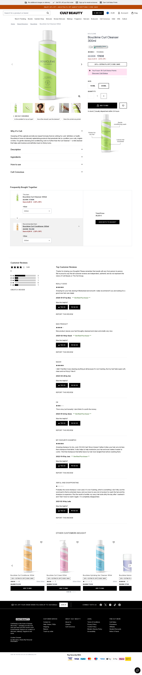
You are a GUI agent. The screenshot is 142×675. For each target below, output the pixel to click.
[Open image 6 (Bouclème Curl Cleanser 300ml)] (76, 108)
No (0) (75, 307)
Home (13, 24)
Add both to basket (107, 222)
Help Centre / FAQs (49, 624)
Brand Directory (22, 24)
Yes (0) (62, 307)
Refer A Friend (114, 631)
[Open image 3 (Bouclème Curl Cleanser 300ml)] (40, 108)
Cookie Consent (16, 637)
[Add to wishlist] (123, 105)
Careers (68, 624)
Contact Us (46, 622)
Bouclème (33, 24)
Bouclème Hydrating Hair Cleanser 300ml (97, 575)
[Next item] (130, 565)
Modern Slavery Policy (94, 629)
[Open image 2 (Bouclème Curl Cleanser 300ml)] (28, 108)
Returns (45, 629)
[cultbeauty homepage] (71, 13)
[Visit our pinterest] (119, 604)
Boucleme (92, 34)
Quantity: (92, 91)
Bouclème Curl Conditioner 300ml (22, 575)
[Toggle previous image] (12, 64)
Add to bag (27, 588)
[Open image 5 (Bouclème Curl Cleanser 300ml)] (64, 108)
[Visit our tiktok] (115, 604)
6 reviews (100, 52)
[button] (107, 47)
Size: (90, 81)
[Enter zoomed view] (79, 96)
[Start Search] (48, 13)
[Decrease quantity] (91, 96)
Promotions (113, 624)
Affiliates (112, 627)
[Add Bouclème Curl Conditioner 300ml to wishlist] (41, 542)
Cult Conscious (70, 627)
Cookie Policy (91, 627)
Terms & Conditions (93, 622)
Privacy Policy (92, 624)
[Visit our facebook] (100, 604)
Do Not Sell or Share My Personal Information (21, 640)
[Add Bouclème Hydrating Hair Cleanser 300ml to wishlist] (113, 542)
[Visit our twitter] (105, 604)
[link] (123, 13)
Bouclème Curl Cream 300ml (57, 575)
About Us (68, 622)
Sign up (63, 605)
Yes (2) (62, 511)
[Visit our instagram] (110, 604)
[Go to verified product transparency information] (98, 47)
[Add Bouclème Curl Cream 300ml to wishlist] (77, 542)
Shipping (46, 627)
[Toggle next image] (81, 64)
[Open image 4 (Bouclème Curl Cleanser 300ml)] (52, 108)
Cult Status (113, 622)
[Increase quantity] (104, 96)
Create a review (18, 290)
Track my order (48, 631)
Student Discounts (115, 629)
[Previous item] (12, 565)
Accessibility (91, 631)
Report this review (64, 314)
